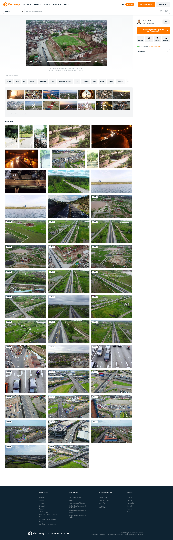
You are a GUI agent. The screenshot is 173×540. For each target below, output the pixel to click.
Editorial (56, 4)
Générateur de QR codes (47, 524)
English (129, 497)
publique (43, 82)
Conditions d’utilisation (98, 534)
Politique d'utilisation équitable (134, 534)
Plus (65, 4)
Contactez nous (104, 500)
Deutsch (129, 506)
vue (77, 82)
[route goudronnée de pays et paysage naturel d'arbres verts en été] (11, 136)
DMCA (71, 500)
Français (129, 509)
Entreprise (42, 506)
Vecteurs (26, 4)
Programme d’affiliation (77, 503)
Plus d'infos (141, 51)
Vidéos (46, 4)
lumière (85, 82)
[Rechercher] (161, 11)
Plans (122, 4)
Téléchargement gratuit (153, 30)
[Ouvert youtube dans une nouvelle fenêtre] (68, 533)
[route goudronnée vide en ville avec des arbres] (40, 136)
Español (129, 500)
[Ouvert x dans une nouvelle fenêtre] (64, 533)
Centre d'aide (103, 497)
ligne (102, 82)
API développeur (44, 512)
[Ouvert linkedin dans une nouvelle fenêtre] (55, 533)
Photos (36, 4)
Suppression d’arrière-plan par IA (48, 520)
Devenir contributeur (103, 507)
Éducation (42, 509)
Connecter (163, 4)
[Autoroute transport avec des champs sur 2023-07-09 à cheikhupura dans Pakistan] (111, 206)
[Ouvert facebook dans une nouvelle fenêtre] (48, 533)
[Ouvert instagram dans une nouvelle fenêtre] (52, 533)
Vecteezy (42, 500)
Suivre (166, 23)
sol (24, 82)
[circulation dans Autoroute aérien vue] (68, 206)
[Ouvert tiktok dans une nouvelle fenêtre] (61, 533)
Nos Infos (102, 503)
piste (17, 82)
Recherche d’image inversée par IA (48, 515)
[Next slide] (129, 81)
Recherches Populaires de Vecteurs (77, 507)
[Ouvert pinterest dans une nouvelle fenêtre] (58, 533)
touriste (120, 82)
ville (94, 82)
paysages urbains (65, 82)
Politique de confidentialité (115, 534)
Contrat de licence (75, 497)
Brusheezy (42, 497)
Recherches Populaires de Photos (77, 511)
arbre (52, 82)
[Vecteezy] (11, 4)
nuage (8, 82)
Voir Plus (122, 105)
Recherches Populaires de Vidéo (77, 516)
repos (111, 82)
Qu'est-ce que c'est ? (155, 46)
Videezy (41, 503)
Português (130, 503)
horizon (32, 82)
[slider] (69, 61)
